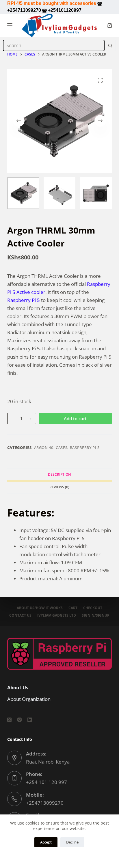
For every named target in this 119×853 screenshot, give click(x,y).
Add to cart (75, 418)
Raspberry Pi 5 (24, 300)
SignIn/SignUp (95, 615)
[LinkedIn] (29, 720)
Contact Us (20, 615)
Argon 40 (43, 447)
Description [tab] (59, 474)
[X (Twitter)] (9, 720)
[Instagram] (19, 720)
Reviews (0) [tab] (59, 487)
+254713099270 (45, 803)
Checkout (92, 608)
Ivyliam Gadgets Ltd (56, 615)
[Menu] (9, 25)
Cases (61, 447)
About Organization (29, 699)
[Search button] (110, 45)
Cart (72, 608)
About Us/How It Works (40, 608)
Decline (72, 842)
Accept (46, 842)
